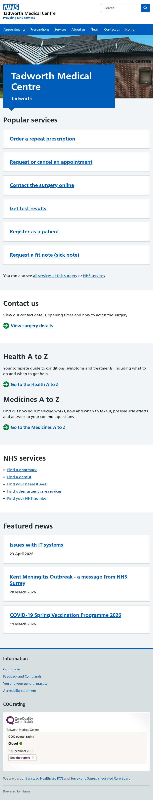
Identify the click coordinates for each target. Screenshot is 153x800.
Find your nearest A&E (27, 484)
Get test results (28, 208)
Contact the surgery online (42, 185)
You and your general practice (25, 683)
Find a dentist (19, 477)
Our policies (11, 669)
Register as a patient (34, 231)
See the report (20, 757)
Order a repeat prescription (42, 139)
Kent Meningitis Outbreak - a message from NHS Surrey (68, 580)
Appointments (14, 29)
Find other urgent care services (34, 491)
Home (129, 29)
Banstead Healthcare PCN (44, 778)
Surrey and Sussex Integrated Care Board (100, 778)
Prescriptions (39, 29)
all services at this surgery (55, 275)
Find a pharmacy (22, 470)
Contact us (112, 29)
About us (78, 29)
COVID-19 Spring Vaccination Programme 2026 (65, 615)
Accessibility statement (19, 691)
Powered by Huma (16, 791)
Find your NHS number (27, 498)
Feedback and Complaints (22, 676)
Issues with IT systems (36, 545)
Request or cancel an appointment (51, 162)
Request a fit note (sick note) (44, 255)
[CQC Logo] (19, 720)
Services (60, 29)
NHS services (94, 275)
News (95, 29)
